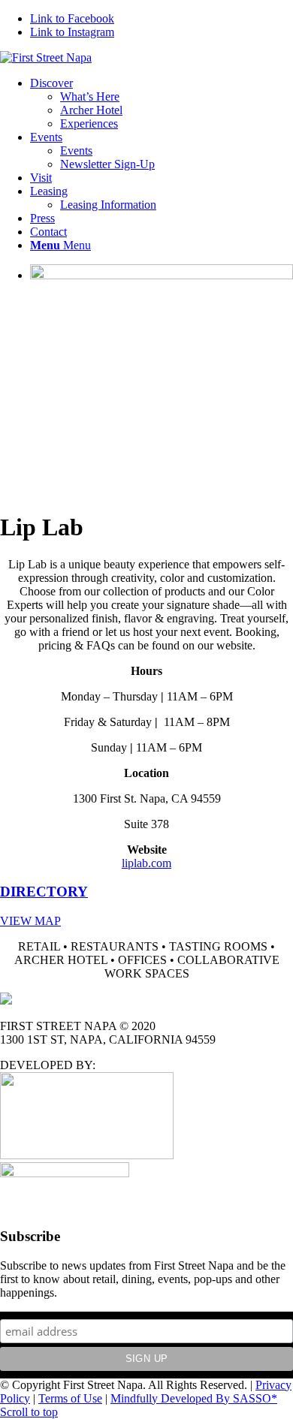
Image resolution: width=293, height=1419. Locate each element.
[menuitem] (161, 104)
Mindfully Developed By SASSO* (193, 1398)
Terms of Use (70, 1398)
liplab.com (146, 863)
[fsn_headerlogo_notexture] (46, 57)
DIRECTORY (44, 891)
